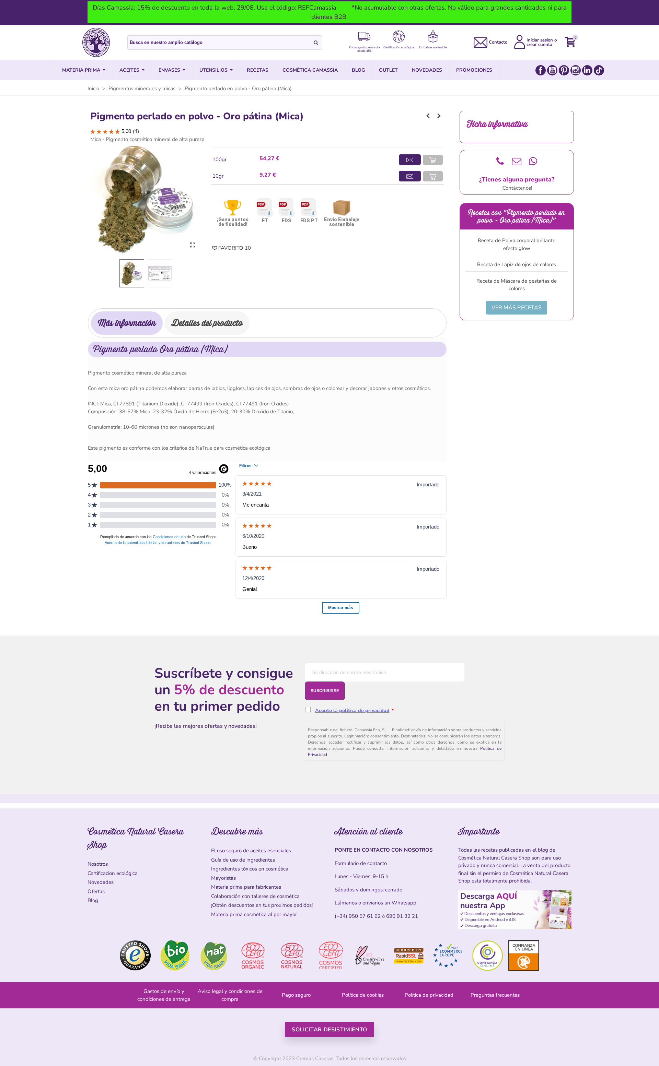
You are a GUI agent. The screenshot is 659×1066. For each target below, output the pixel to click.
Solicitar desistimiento (329, 1029)
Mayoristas (223, 878)
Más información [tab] (127, 323)
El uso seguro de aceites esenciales (251, 850)
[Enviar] (316, 42)
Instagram (575, 70)
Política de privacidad (429, 995)
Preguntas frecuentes (495, 995)
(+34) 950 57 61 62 (358, 916)
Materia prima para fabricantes (246, 887)
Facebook (540, 70)
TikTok (599, 70)
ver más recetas (517, 307)
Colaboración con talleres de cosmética (255, 896)
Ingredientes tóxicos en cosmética (249, 868)
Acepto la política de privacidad (352, 710)
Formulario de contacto (361, 863)
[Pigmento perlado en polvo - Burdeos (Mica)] (428, 116)
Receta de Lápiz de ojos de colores (516, 264)
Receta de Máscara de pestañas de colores (516, 284)
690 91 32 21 (402, 916)
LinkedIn (587, 70)
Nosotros (98, 864)
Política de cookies (363, 995)
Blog (93, 900)
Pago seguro (296, 995)
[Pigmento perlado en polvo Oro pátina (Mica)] (192, 245)
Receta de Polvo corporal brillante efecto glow (516, 244)
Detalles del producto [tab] (207, 323)
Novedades (101, 882)
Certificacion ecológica (113, 873)
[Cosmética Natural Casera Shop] (96, 42)
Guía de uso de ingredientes (243, 859)
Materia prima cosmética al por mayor (254, 914)
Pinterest (564, 70)
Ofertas (96, 891)
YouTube (552, 70)
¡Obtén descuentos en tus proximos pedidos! (262, 905)
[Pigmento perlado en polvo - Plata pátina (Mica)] (439, 116)
